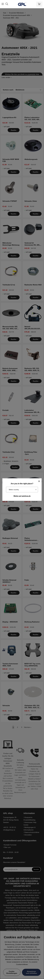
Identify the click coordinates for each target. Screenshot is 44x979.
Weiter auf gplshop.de (22, 496)
